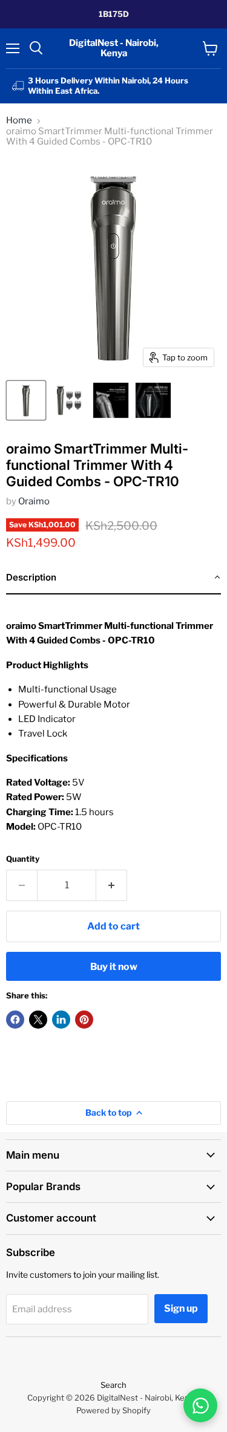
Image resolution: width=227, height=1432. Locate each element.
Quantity (22, 859)
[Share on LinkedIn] (61, 1020)
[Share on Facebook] (15, 1020)
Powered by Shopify (113, 1410)
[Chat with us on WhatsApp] (200, 1405)
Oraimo (34, 501)
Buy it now (113, 966)
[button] (113, 578)
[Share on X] (38, 1020)
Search (113, 1385)
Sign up (181, 1308)
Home (19, 121)
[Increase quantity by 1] (111, 885)
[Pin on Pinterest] (84, 1020)
